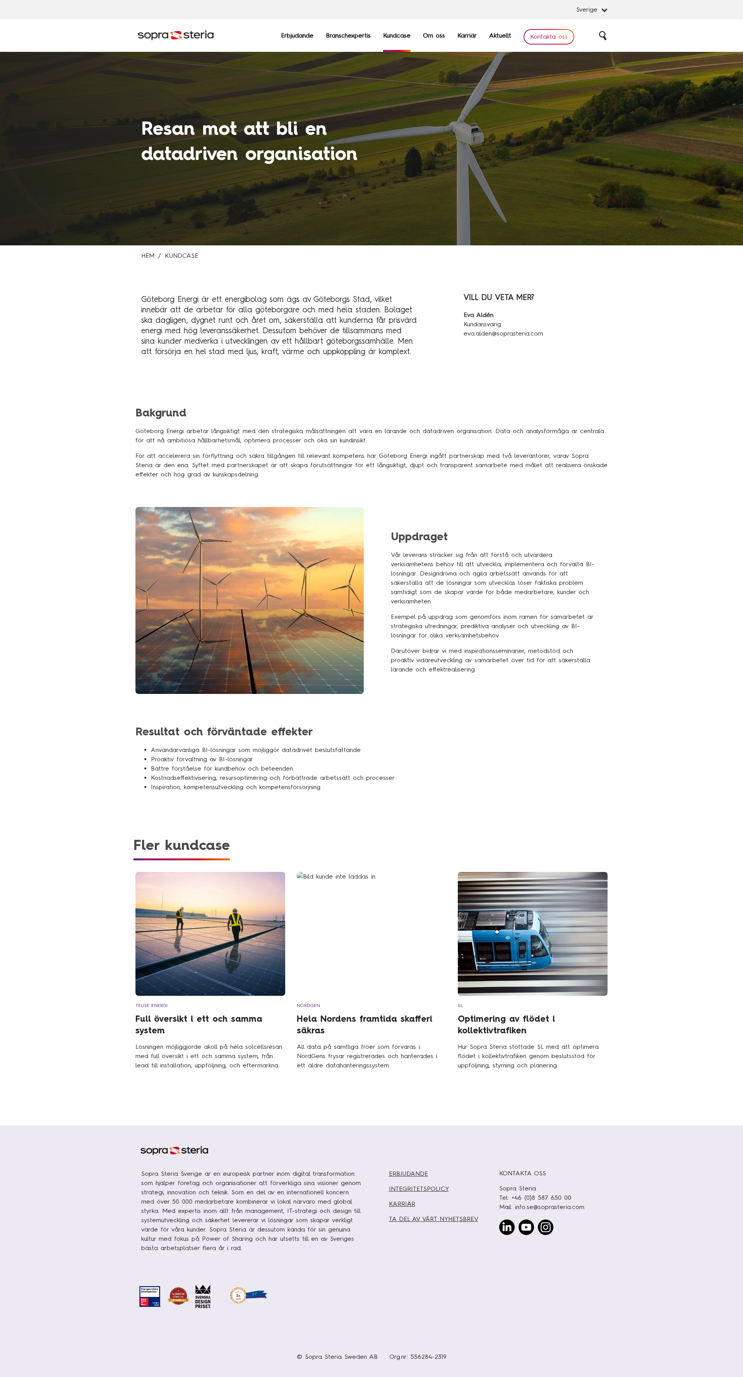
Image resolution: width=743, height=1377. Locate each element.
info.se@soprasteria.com (549, 1207)
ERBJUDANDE (408, 1173)
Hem (147, 255)
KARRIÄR (402, 1203)
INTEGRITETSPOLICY (419, 1188)
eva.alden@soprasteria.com (503, 333)
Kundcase (181, 255)
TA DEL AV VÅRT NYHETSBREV (433, 1219)
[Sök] (603, 35)
